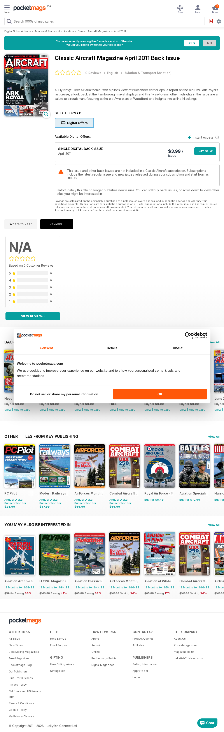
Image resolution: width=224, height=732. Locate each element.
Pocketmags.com (185, 645)
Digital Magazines (102, 665)
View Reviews (33, 316)
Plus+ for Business (21, 678)
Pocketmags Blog (20, 665)
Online (95, 651)
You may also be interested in (37, 524)
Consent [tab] (46, 348)
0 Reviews (93, 73)
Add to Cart (22, 409)
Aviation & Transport (47, 31)
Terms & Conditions (21, 703)
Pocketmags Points (104, 658)
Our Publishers (18, 671)
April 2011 (120, 31)
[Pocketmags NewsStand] (28, 8)
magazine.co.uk (184, 651)
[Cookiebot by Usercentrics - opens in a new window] (188, 335)
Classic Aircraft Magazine (94, 31)
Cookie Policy (18, 709)
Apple (95, 638)
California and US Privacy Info (25, 694)
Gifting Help (57, 670)
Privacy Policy (18, 684)
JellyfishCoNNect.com (188, 658)
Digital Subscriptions (17, 31)
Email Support (59, 645)
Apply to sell (141, 670)
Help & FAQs (58, 638)
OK (160, 394)
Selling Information (145, 664)
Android (96, 645)
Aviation (69, 31)
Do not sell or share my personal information (64, 394)
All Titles (14, 638)
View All (214, 342)
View (7, 409)
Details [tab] (112, 348)
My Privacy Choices (21, 716)
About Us (180, 638)
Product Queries (143, 638)
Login (136, 677)
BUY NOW (205, 151)
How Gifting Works (62, 664)
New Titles (16, 645)
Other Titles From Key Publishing (41, 436)
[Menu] (7, 8)
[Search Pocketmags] (9, 22)
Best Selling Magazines (24, 651)
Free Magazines (19, 658)
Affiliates (138, 645)
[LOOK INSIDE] (26, 115)
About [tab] (177, 348)
